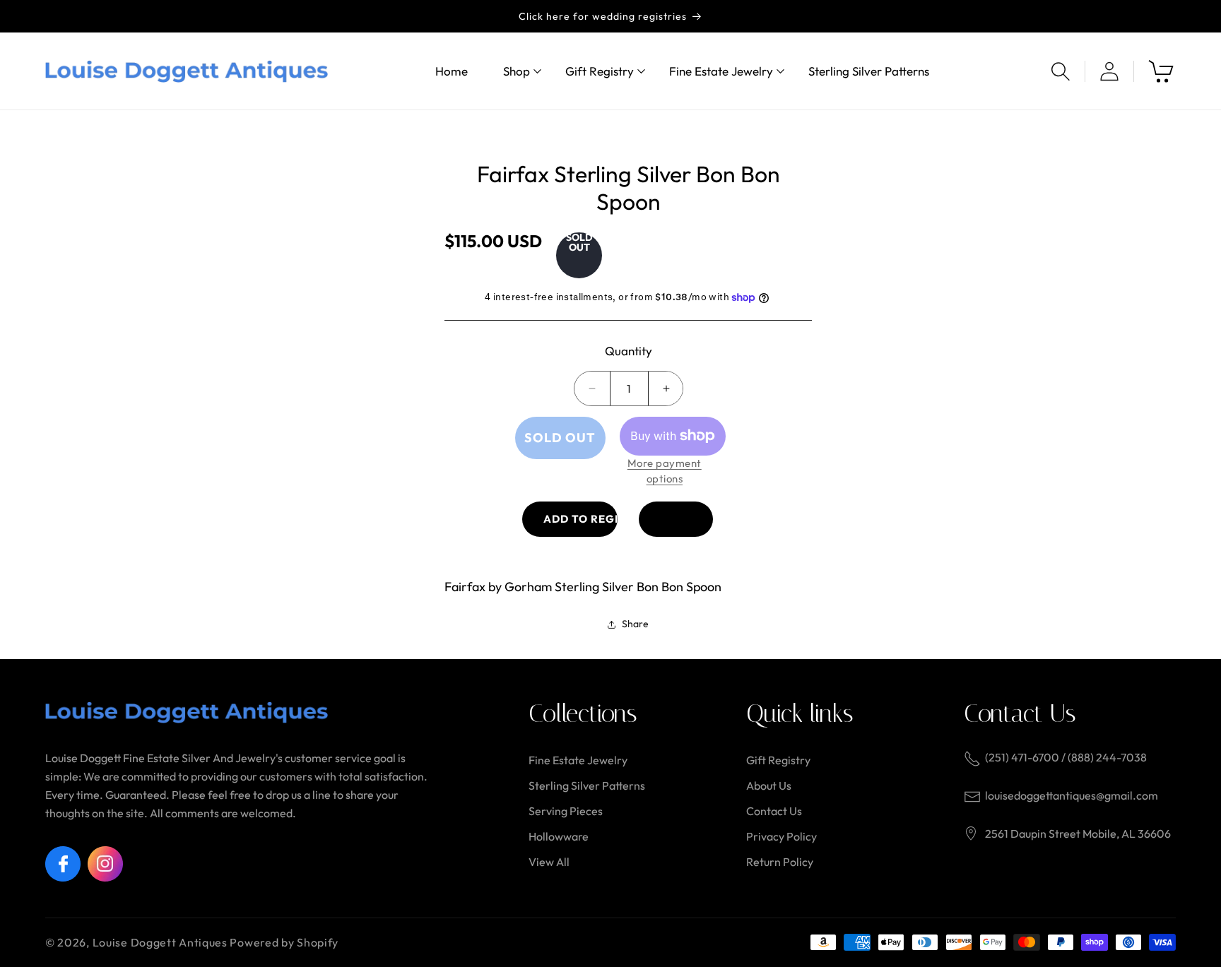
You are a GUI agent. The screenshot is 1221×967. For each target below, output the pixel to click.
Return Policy (779, 862)
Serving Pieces (566, 811)
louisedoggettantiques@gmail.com (1071, 795)
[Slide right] (791, 135)
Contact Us (774, 811)
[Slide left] (430, 135)
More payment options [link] (664, 471)
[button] (516, 71)
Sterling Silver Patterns (587, 785)
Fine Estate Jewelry (578, 760)
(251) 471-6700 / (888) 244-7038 (1066, 757)
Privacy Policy (781, 836)
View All (549, 862)
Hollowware (559, 836)
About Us (768, 785)
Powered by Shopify (284, 942)
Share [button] (635, 623)
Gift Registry (778, 760)
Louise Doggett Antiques (160, 942)
